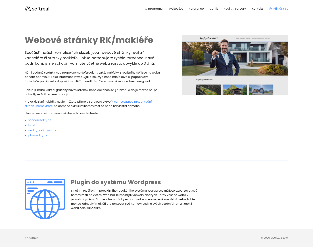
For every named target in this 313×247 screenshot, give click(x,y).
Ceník (214, 9)
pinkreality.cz (37, 135)
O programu (153, 9)
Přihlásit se (280, 9)
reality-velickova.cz (42, 130)
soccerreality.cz (39, 120)
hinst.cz (33, 125)
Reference (196, 9)
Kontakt (257, 9)
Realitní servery (235, 9)
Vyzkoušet (175, 9)
